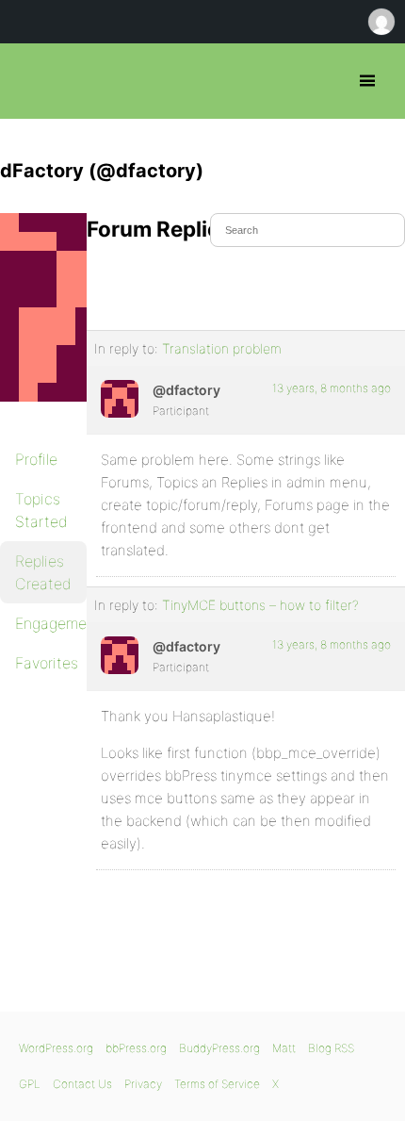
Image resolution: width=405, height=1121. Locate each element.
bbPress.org (30, 81)
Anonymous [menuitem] (380, 21)
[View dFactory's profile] (119, 399)
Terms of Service (217, 1084)
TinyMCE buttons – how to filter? (260, 605)
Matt (284, 1048)
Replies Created (43, 572)
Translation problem (222, 348)
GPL (29, 1084)
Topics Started (41, 510)
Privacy (143, 1084)
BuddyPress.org (219, 1048)
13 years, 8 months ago (331, 388)
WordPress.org (56, 1048)
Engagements (51, 623)
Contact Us (82, 1084)
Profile (36, 459)
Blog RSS (331, 1048)
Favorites (46, 662)
